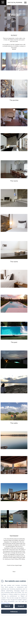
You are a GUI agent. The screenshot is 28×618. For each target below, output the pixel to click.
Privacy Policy (5, 603)
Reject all (7, 606)
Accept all (21, 606)
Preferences (14, 611)
